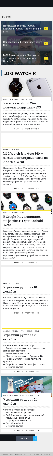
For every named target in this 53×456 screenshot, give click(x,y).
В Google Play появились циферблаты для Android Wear (23, 221)
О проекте (28, 454)
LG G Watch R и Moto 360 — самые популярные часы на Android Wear (25, 157)
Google (6, 99)
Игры (22, 331)
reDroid (14, 454)
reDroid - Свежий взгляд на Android (27, 3)
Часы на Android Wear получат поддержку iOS (22, 105)
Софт (31, 99)
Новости (23, 99)
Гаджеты (14, 99)
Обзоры (47, 454)
